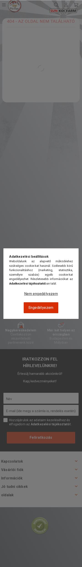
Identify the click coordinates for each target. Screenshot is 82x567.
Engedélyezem (41, 307)
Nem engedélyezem (41, 294)
